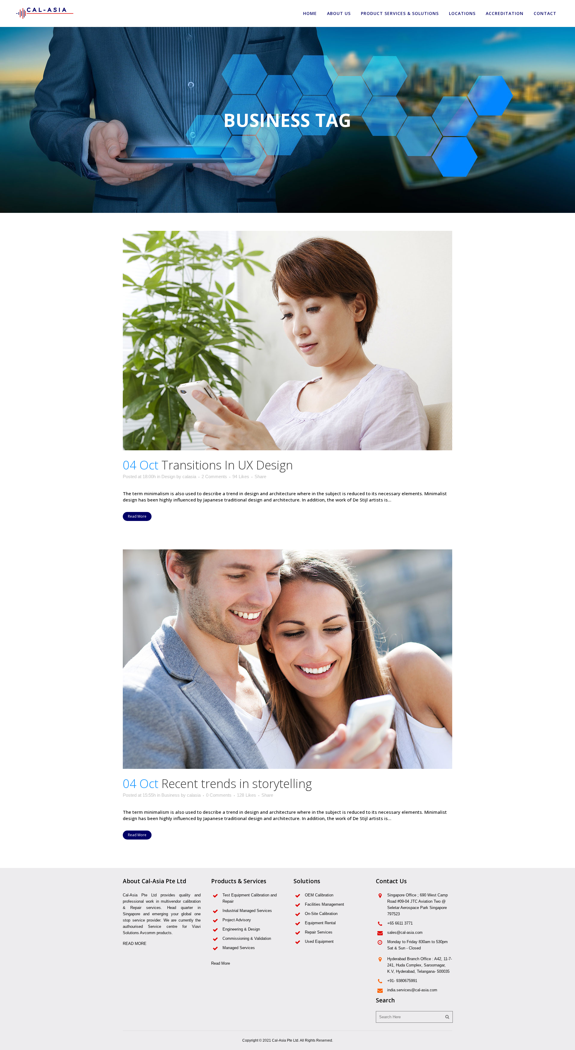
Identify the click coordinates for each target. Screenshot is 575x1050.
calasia (189, 476)
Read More (137, 516)
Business (170, 795)
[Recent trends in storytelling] (287, 659)
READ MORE (134, 943)
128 (246, 795)
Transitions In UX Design (227, 465)
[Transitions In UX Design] (287, 340)
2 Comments (214, 476)
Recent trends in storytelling (236, 783)
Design (168, 476)
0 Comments (218, 795)
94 (240, 477)
